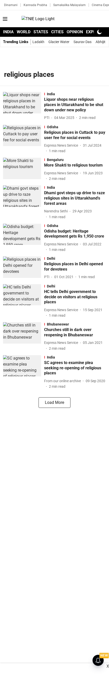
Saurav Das (83, 42)
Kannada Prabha (35, 5)
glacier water (58, 42)
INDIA (8, 31)
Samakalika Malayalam (69, 5)
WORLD (23, 31)
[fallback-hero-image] (23, 106)
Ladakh (38, 42)
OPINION (75, 31)
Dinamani (10, 5)
